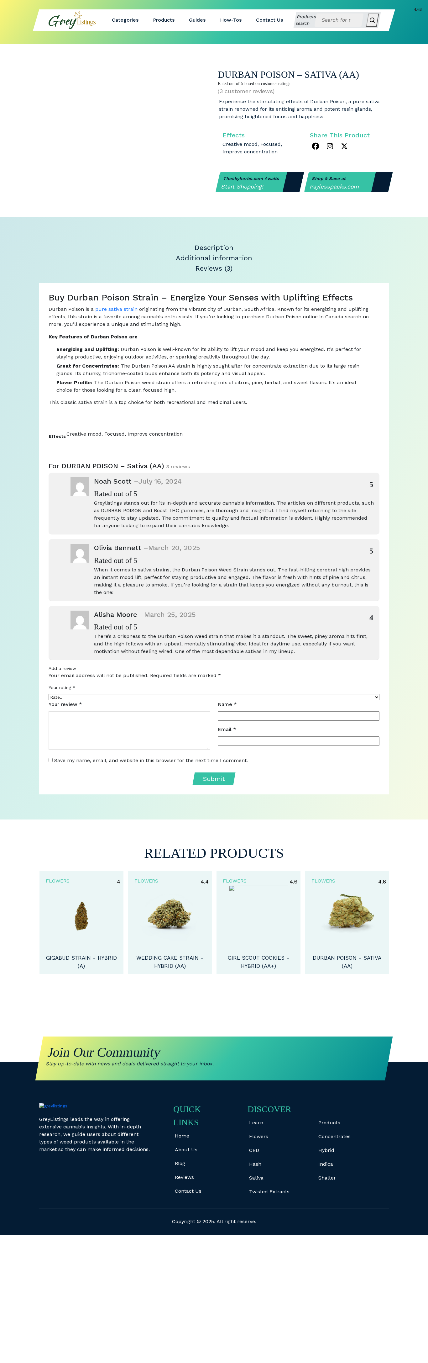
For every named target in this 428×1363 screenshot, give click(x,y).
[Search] (372, 20)
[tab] (214, 247)
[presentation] (207, 991)
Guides (197, 20)
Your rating (62, 687)
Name (227, 704)
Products (164, 20)
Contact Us (269, 20)
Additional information (214, 258)
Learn (256, 1123)
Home (182, 1136)
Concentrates (334, 1136)
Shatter (327, 1178)
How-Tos (231, 20)
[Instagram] (330, 146)
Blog (180, 1163)
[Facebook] (315, 146)
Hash (255, 1164)
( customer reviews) (246, 91)
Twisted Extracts (269, 1192)
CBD (254, 1150)
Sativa (256, 1178)
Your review (65, 704)
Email (227, 729)
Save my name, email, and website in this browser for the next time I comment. (151, 760)
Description (214, 248)
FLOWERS (58, 881)
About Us (186, 1150)
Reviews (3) (214, 268)
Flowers (258, 1136)
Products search (305, 20)
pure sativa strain (116, 309)
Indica (325, 1164)
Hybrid (326, 1150)
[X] (344, 146)
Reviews (184, 1177)
